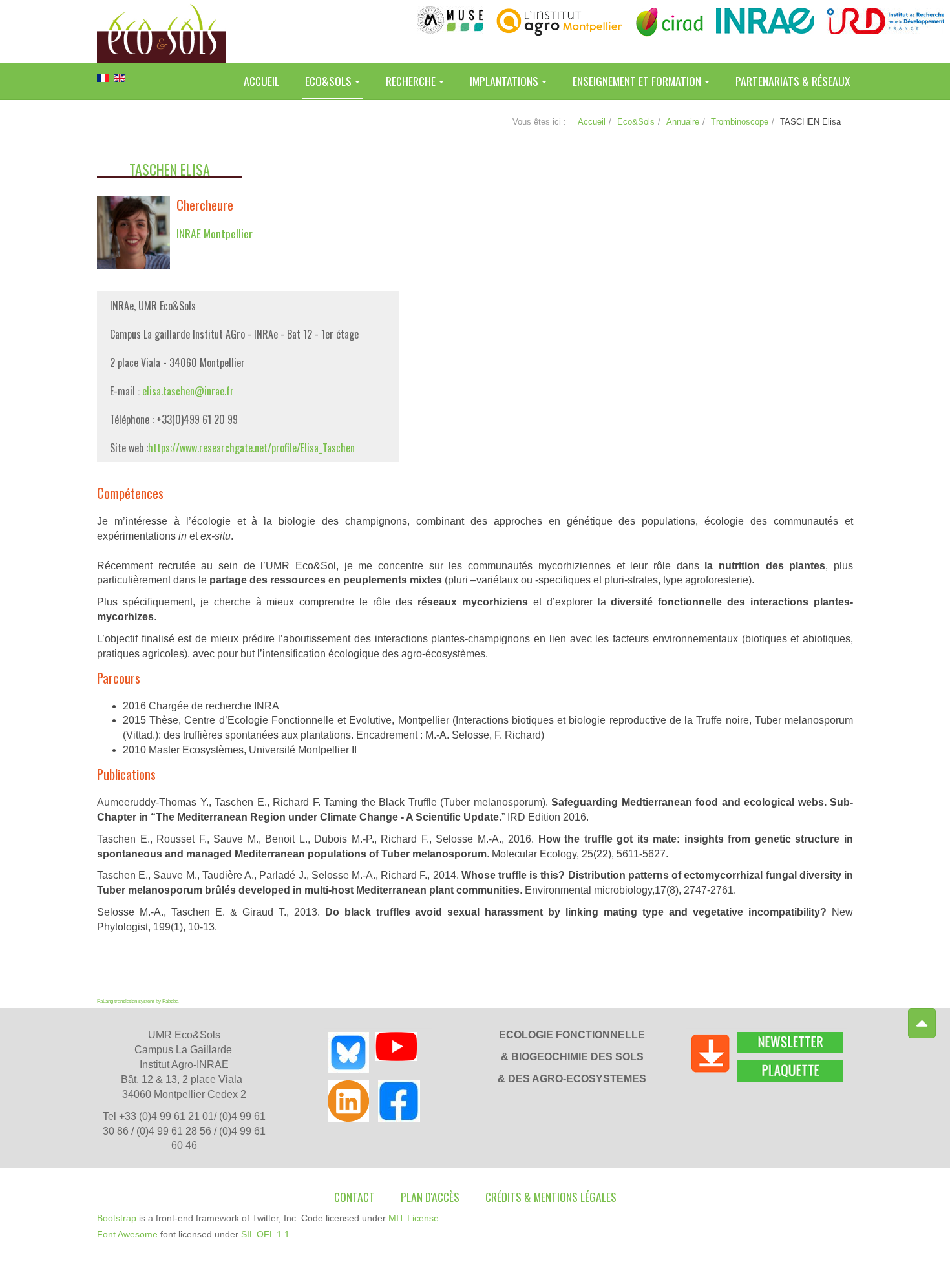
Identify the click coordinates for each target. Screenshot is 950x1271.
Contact (354, 1196)
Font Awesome (127, 1234)
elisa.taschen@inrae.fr (188, 391)
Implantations (504, 80)
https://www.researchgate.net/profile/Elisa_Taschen (251, 448)
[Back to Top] (922, 1023)
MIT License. (414, 1218)
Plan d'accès (430, 1196)
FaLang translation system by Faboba (137, 1001)
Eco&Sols (328, 80)
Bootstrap (116, 1218)
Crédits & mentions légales (551, 1196)
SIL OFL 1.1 (265, 1234)
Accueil (261, 80)
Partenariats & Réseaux (792, 80)
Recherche (411, 80)
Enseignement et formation (637, 80)
